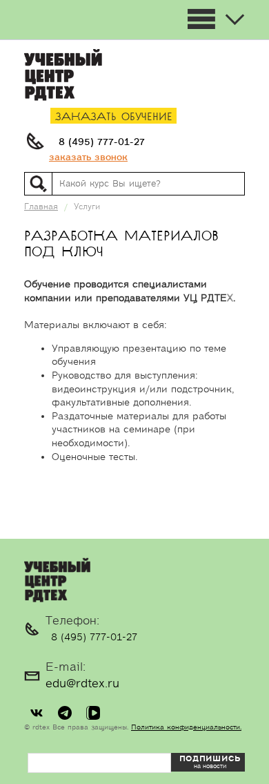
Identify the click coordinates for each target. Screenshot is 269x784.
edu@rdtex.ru (82, 684)
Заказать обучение (113, 117)
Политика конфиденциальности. (186, 727)
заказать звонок (88, 157)
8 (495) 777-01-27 (102, 142)
